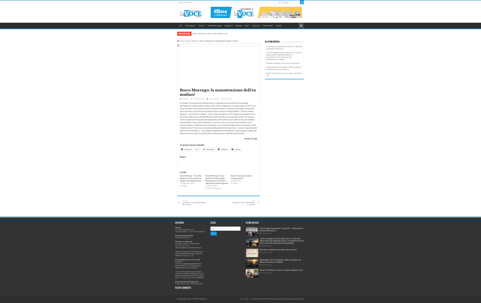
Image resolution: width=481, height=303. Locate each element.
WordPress (264, 299)
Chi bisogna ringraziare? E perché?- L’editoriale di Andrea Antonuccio (281, 229)
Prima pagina (190, 26)
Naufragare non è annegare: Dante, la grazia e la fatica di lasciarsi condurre (280, 261)
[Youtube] (287, 2)
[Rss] (280, 2)
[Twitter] (284, 2)
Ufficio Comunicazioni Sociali (292, 299)
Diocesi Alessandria (184, 2)
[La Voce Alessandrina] (191, 13)
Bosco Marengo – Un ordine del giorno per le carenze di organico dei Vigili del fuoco (191, 178)
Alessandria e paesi (215, 26)
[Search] (302, 2)
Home (180, 25)
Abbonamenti (268, 26)
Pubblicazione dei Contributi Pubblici (189, 284)
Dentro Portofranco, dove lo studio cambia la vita (210, 34)
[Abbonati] (256, 12)
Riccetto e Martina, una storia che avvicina (282, 63)
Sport (247, 26)
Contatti (278, 26)
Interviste (238, 26)
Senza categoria (192, 41)
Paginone (228, 26)
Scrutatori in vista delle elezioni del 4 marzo (194, 203)
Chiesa (201, 26)
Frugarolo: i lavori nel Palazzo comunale (243, 203)
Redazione (185, 99)
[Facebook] (282, 2)
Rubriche (256, 26)
